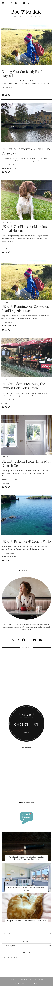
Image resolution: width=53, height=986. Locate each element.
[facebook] (23, 640)
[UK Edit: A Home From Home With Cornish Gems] (26, 435)
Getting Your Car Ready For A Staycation (22, 73)
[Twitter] (3, 3)
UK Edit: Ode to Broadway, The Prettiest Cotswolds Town (23, 385)
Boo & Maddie (26, 11)
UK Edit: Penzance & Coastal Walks (26, 541)
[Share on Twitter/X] (6, 95)
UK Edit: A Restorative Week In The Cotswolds (26, 151)
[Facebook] (16, 3)
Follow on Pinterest (27, 803)
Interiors (5, 457)
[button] (50, 3)
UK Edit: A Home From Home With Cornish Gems (25, 463)
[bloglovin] (29, 640)
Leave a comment (8, 91)
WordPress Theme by (26, 983)
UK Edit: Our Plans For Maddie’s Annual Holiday (24, 228)
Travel (4, 67)
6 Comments (6, 403)
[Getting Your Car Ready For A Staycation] (26, 45)
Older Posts (27, 571)
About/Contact (37, 979)
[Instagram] (7, 3)
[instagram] (18, 640)
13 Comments (6, 483)
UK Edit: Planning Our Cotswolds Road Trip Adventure (25, 308)
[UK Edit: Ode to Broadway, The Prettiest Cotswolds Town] (26, 357)
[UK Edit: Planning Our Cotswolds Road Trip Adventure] (26, 280)
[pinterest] (34, 640)
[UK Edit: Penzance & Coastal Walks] (26, 515)
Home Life (6, 222)
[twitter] (12, 640)
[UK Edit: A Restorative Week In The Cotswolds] (26, 122)
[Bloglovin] (20, 3)
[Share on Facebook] (3, 95)
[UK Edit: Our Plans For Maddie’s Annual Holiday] (26, 200)
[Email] (24, 3)
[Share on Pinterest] (9, 95)
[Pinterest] (11, 3)
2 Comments (6, 248)
